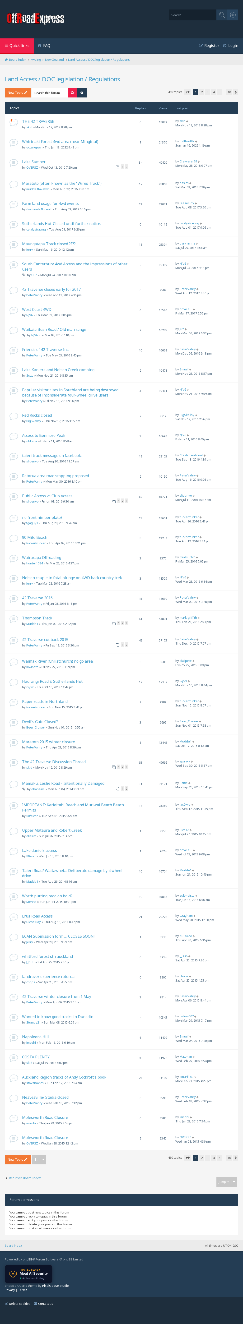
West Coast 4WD (36, 309)
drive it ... (186, 309)
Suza (29, 375)
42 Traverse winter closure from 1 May (56, 996)
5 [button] (219, 92)
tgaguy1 (32, 523)
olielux (31, 836)
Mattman (186, 1056)
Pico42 (184, 830)
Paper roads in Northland (45, 701)
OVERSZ (32, 167)
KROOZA (186, 936)
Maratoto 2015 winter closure (48, 741)
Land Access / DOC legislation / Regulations (62, 79)
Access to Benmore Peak (43, 435)
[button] (187, 92)
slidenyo (32, 461)
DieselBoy (187, 203)
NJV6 (183, 263)
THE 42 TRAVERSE (38, 121)
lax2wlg (185, 804)
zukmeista (187, 895)
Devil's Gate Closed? (40, 721)
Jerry (29, 249)
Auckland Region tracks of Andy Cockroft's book (64, 1077)
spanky (185, 761)
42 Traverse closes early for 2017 (51, 289)
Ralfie (184, 783)
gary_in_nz (187, 243)
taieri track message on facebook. (52, 455)
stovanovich (35, 1083)
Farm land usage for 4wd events (50, 203)
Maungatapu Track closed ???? (49, 243)
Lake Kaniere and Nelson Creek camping (58, 369)
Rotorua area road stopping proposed (55, 475)
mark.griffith (188, 617)
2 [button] (202, 92)
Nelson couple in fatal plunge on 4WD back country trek (72, 577)
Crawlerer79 (188, 161)
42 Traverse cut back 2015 (45, 639)
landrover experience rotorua (48, 976)
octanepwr (34, 147)
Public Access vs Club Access (47, 495)
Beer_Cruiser (35, 727)
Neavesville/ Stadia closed (45, 1097)
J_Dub (30, 962)
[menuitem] (44, 46)
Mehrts (31, 902)
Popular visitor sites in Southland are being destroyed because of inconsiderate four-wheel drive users (70, 392)
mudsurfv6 (187, 557)
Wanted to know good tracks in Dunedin (57, 1016)
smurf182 (186, 1077)
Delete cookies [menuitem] (19, 1303)
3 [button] (208, 92)
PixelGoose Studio (55, 1285)
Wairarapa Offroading (41, 557)
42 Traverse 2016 (37, 597)
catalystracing (36, 229)
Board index (13, 1245)
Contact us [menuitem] (45, 1303)
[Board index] (36, 19)
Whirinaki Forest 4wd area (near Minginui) (60, 141)
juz (182, 329)
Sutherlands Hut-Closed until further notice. (61, 223)
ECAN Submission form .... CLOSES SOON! (58, 936)
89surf (31, 856)
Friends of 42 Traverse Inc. (45, 349)
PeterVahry (34, 295)
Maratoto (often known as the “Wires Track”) (62, 183)
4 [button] (214, 92)
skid (29, 127)
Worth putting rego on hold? (47, 896)
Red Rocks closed (37, 415)
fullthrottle (187, 141)
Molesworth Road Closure (45, 1117)
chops (30, 982)
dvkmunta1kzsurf (38, 209)
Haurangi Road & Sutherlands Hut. (52, 681)
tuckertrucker (189, 517)
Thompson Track (37, 618)
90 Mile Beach (34, 537)
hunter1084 (34, 563)
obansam (38, 789)
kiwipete (32, 667)
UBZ (34, 275)
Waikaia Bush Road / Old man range (54, 329)
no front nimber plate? (42, 517)
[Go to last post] (187, 121)
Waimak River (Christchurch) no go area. (57, 661)
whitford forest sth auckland (47, 956)
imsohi (31, 1042)
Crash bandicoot (191, 455)
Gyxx (30, 687)
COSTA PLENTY (36, 1057)
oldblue (31, 441)
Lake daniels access (39, 850)
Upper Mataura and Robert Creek (52, 830)
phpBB (27, 1259)
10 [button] (229, 92)
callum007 (187, 1016)
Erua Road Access (37, 916)
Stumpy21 (33, 1022)
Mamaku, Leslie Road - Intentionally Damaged (63, 783)
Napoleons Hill (35, 1036)
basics (184, 183)
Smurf (184, 369)
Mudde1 (32, 624)
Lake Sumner (34, 161)
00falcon (32, 816)
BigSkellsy (33, 421)
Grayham (186, 915)
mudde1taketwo (38, 189)
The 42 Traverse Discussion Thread (54, 761)
